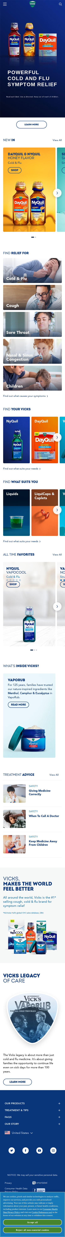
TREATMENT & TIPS (16, 1110)
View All (57, 140)
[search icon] (60, 4)
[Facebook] (25, 1150)
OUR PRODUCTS (15, 1103)
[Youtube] (39, 1150)
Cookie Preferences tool (42, 1212)
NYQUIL (31, 650)
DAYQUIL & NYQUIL (32, 237)
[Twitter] (12, 1150)
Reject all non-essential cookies (32, 1230)
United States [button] (20, 1133)
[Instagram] (53, 1150)
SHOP (14, 170)
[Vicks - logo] (32, 4)
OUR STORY (12, 1123)
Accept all (32, 1222)
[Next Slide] (57, 193)
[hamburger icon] (5, 4)
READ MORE (18, 704)
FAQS (8, 1117)
